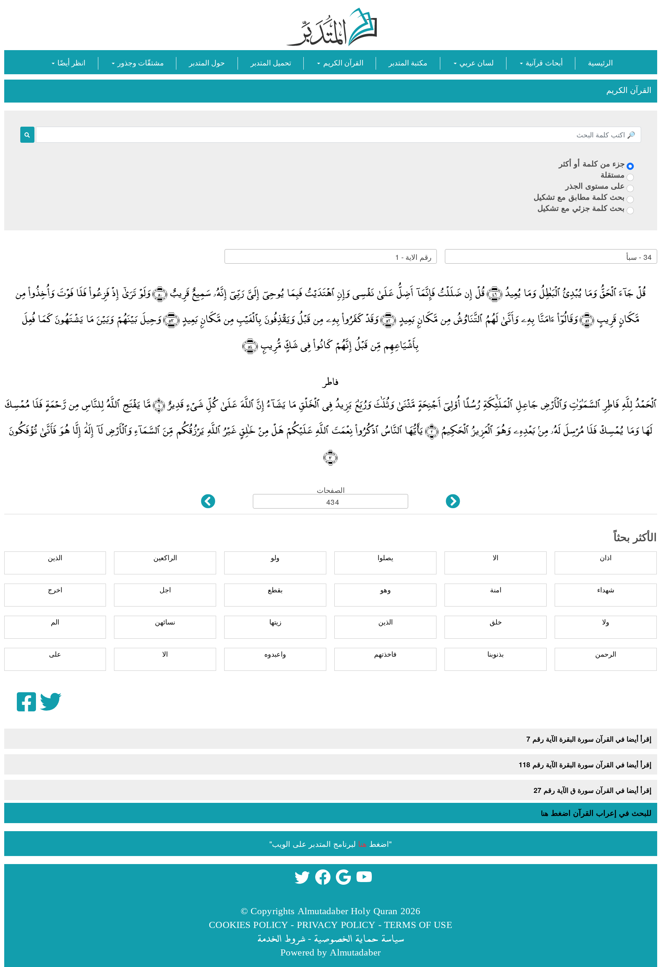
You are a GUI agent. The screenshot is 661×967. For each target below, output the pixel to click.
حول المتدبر (207, 62)
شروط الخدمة (281, 938)
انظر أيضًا (70, 62)
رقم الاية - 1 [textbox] (413, 256)
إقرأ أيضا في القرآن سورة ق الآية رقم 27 (592, 790)
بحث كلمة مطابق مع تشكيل (579, 196)
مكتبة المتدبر (408, 62)
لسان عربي (475, 62)
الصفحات (331, 489)
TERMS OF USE (418, 924)
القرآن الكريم (342, 62)
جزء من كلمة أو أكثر (592, 163)
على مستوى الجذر (595, 185)
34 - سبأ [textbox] (638, 256)
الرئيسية (600, 62)
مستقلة (613, 174)
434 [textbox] (332, 501)
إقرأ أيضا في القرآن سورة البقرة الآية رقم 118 (585, 765)
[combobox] (551, 256)
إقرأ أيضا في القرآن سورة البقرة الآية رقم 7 (588, 739)
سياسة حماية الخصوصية (359, 938)
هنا (545, 813)
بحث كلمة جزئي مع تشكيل (581, 207)
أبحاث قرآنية (543, 62)
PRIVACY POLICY (336, 924)
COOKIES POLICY (248, 924)
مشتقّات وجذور (140, 62)
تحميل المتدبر (271, 62)
